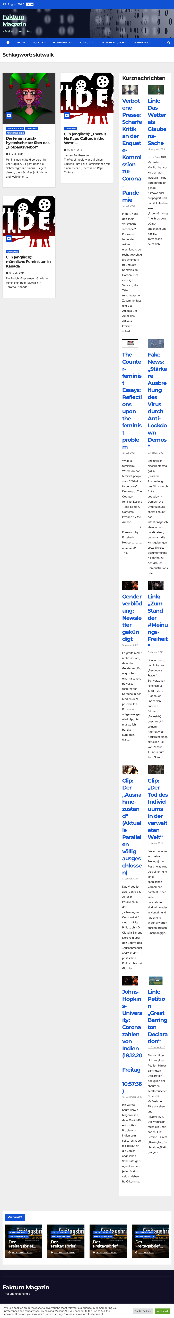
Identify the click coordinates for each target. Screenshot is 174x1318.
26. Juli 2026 (146, 1252)
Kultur (85, 42)
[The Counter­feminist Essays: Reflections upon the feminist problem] (130, 346)
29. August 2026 (22, 1252)
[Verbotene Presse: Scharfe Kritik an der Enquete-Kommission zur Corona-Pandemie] (130, 92)
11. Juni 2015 (74, 149)
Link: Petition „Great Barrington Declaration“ (158, 1016)
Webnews (141, 42)
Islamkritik (62, 42)
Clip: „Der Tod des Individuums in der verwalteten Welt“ (158, 809)
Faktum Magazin (26, 1287)
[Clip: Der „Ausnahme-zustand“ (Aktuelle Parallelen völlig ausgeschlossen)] (130, 772)
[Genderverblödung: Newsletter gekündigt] (130, 587)
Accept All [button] (162, 1311)
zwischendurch (112, 42)
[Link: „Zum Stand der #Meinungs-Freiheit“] (156, 587)
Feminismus (31, 129)
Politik (38, 42)
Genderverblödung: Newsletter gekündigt (132, 617)
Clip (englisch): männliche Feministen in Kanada (28, 262)
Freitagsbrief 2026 (19, 1236)
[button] (168, 42)
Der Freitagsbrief (18, 1232)
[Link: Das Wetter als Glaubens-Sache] (156, 92)
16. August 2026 (106, 1252)
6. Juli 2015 (16, 154)
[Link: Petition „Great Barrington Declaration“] (156, 983)
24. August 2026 (64, 1252)
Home (21, 42)
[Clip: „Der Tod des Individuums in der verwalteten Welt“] (156, 772)
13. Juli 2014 (16, 273)
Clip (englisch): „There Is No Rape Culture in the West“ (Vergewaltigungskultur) (86, 141)
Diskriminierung (15, 129)
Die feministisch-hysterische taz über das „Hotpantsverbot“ (27, 143)
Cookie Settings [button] (143, 1311)
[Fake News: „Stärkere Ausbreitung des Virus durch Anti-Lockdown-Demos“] (156, 346)
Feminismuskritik (15, 133)
